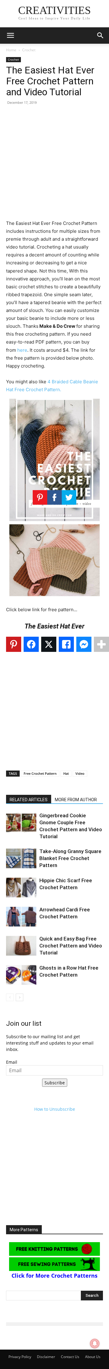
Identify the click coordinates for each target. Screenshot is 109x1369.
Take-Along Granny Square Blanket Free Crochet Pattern (70, 858)
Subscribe (55, 1083)
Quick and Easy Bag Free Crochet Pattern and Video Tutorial (70, 946)
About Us (93, 1356)
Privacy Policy (19, 1356)
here (22, 350)
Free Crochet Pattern (40, 773)
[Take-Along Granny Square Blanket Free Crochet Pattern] (21, 858)
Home (11, 50)
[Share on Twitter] (48, 644)
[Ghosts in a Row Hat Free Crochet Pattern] (21, 974)
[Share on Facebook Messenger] (83, 644)
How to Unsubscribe (54, 1109)
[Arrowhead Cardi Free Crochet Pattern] (21, 916)
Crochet (28, 50)
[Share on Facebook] (31, 644)
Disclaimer (46, 1356)
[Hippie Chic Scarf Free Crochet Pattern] (21, 887)
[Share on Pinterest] (13, 644)
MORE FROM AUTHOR (76, 799)
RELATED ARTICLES (29, 799)
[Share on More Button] (101, 644)
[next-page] (19, 997)
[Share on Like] (66, 644)
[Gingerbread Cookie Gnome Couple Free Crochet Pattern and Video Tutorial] (21, 822)
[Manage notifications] (95, 1343)
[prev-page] (10, 997)
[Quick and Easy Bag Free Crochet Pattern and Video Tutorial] (21, 945)
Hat (66, 773)
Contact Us (70, 1356)
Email (11, 1062)
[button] (10, 35)
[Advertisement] (54, 164)
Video (79, 773)
